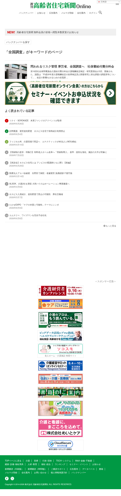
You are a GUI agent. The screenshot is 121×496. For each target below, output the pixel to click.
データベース (88, 468)
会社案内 (81, 12)
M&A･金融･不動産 (83, 460)
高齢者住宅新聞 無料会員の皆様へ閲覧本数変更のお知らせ (48, 32)
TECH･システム (63, 460)
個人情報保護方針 (59, 472)
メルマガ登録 (67, 12)
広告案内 (53, 12)
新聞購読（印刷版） (14, 468)
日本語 (103, 2)
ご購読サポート (58, 468)
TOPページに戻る (13, 460)
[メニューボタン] (117, 4)
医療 (36, 460)
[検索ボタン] (100, 12)
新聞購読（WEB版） (37, 468)
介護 (28, 460)
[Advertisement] (60, 257)
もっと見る (111, 225)
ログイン (93, 12)
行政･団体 (47, 460)
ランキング (60, 464)
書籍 (101, 468)
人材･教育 (32, 464)
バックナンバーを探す (18, 42)
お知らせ (41, 12)
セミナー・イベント (79, 464)
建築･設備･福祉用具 (14, 464)
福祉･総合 (46, 464)
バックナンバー (26, 12)
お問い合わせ (40, 472)
